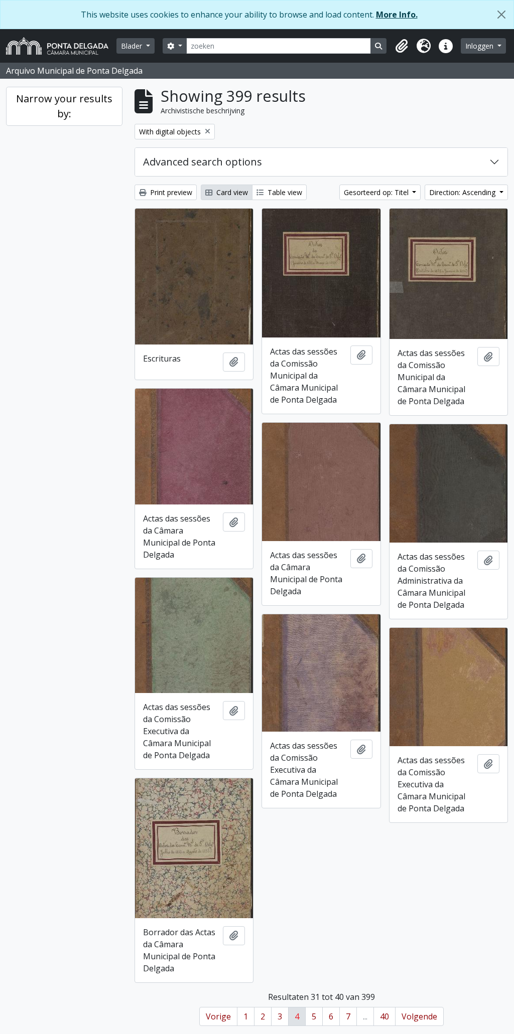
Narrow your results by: (64, 106)
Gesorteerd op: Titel (377, 192)
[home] (61, 46)
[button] (402, 46)
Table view (284, 192)
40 (384, 1016)
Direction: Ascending (463, 192)
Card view (231, 192)
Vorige (218, 1016)
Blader (132, 46)
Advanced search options (202, 161)
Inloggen (480, 46)
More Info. (397, 14)
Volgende (419, 1016)
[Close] (501, 15)
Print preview (170, 192)
